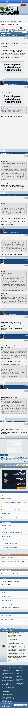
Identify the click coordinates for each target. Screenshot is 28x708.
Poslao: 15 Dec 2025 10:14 (13, 232)
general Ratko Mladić (7, 495)
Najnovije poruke (8, 667)
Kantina (8, 21)
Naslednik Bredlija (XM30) (8, 506)
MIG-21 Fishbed (6, 513)
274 (10, 31)
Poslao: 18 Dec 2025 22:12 (13, 388)
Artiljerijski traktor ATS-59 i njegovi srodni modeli (13, 517)
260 (21, 27)
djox (5, 84)
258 (15, 27)
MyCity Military (3, 21)
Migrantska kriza (6, 596)
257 (12, 27)
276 (15, 31)
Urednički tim (20, 667)
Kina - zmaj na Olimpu (7, 604)
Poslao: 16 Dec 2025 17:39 (13, 314)
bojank (3, 421)
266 (13, 29)
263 (4, 29)
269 (21, 29)
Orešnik (4, 565)
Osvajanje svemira (6, 498)
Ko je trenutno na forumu (7, 630)
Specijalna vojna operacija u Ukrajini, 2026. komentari (14, 502)
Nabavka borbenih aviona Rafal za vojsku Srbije (13, 561)
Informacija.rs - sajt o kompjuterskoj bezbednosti (13, 532)
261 (24, 27)
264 (7, 29)
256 (9, 27)
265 (10, 29)
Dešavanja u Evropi (6, 600)
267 (15, 29)
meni (7, 1)
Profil (3, 79)
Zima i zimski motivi (7, 536)
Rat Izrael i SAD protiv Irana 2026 (10, 557)
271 (1, 31)
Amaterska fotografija (7, 525)
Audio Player (5, 528)
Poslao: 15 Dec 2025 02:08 (11, 195)
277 (18, 31)
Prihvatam (17, 705)
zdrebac (3, 35)
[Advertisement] (14, 135)
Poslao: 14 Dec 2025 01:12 (11, 153)
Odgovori (5, 455)
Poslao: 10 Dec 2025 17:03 (12, 35)
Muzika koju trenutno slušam (8, 592)
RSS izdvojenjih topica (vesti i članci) (10, 623)
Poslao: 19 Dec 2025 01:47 (11, 421)
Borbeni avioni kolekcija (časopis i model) (11, 607)
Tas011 (3, 153)
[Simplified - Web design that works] (20, 684)
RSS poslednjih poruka (7, 619)
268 (18, 29)
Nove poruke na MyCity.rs (7, 522)
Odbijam (24, 705)
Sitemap (14, 667)
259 (18, 27)
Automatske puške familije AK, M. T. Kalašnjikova (13, 509)
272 (4, 31)
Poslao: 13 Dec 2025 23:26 (13, 84)
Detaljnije (15, 636)
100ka (2, 195)
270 (24, 29)
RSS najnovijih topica (7, 615)
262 (1, 29)
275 (13, 31)
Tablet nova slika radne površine (9, 543)
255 (6, 27)
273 (7, 31)
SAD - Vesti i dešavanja (16, 21)
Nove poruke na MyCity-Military (8, 492)
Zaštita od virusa (19, 673)
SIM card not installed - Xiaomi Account (11, 539)
